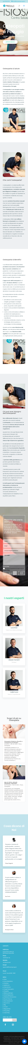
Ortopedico (6, 991)
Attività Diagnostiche (8, 995)
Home (5, 979)
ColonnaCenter (7, 987)
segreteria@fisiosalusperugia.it (10, 967)
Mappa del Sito (7, 1008)
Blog (5, 1004)
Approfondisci (10, 42)
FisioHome (6, 983)
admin (7, 744)
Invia (21, 573)
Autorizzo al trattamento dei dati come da (13, 569)
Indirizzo (6, 949)
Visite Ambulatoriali (8, 1001)
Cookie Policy (7, 1012)
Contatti (6, 1006)
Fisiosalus (8, 785)
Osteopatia (7, 745)
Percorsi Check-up (8, 999)
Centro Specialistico (8, 981)
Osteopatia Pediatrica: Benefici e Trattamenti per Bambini (13, 742)
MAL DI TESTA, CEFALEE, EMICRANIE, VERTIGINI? (10, 783)
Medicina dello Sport (8, 993)
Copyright (6, 1036)
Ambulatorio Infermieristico (10, 997)
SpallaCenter (7, 985)
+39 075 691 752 (6, 957)
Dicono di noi (7, 1003)
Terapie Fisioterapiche (9, 989)
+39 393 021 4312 (7, 962)
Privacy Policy (6, 570)
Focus (20, 744)
